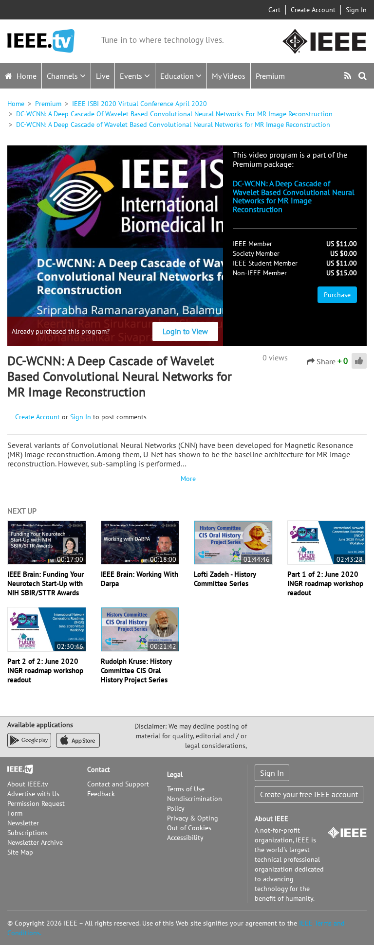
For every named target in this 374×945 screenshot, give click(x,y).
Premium (270, 76)
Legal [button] (175, 774)
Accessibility (185, 837)
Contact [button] (98, 769)
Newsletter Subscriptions (27, 828)
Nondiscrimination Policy (194, 803)
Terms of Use (186, 789)
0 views (275, 357)
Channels (63, 76)
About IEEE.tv (27, 784)
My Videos (228, 76)
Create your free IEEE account (309, 794)
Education (178, 76)
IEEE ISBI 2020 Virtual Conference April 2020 (139, 103)
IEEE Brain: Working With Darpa (139, 579)
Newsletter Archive (35, 842)
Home (26, 76)
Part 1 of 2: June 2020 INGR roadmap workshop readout (325, 583)
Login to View (185, 331)
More (187, 478)
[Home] (41, 41)
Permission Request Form (36, 808)
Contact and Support (118, 784)
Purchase (337, 294)
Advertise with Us (33, 793)
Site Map (20, 852)
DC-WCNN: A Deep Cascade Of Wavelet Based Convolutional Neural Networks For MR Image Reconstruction (174, 113)
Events (132, 76)
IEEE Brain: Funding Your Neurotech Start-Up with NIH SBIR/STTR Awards (45, 583)
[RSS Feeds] (349, 75)
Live (103, 76)
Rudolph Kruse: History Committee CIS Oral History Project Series (136, 670)
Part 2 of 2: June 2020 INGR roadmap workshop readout (45, 670)
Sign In (356, 9)
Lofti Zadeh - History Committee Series (225, 579)
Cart (274, 9)
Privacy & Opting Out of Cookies (192, 823)
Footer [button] (17, 769)
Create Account (313, 9)
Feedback (101, 793)
